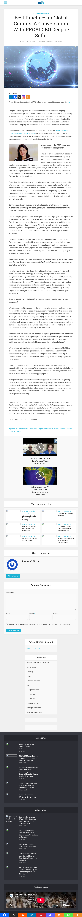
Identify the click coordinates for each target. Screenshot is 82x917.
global (12, 429)
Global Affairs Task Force (27, 429)
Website (56, 613)
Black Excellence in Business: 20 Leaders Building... (29, 518)
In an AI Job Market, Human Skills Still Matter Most (29, 528)
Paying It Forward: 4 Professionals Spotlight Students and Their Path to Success (28, 834)
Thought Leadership (41, 13)
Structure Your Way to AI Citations (66, 514)
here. (70, 102)
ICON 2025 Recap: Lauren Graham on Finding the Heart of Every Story (28, 758)
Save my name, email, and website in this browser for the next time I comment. (39, 624)
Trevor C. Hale (37, 41)
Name (9, 613)
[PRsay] (41, 2)
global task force (46, 429)
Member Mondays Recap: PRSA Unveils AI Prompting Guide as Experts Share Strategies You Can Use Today (28, 772)
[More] (28, 97)
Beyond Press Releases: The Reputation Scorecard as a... (66, 540)
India (57, 429)
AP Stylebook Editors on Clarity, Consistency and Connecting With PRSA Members (28, 870)
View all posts (13, 576)
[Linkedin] (11, 97)
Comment (10, 592)
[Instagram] (23, 97)
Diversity (25, 511)
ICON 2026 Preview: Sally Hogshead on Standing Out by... (65, 528)
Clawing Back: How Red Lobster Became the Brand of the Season (28, 785)
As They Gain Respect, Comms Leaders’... (29, 539)
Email (32, 613)
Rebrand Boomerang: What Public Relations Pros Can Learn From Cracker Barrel (27, 820)
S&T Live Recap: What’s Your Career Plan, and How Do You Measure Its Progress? (28, 857)
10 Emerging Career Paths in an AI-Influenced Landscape (27, 747)
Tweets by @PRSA (33, 648)
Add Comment (48, 41)
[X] (19, 97)
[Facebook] (15, 97)
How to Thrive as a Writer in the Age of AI (27, 796)
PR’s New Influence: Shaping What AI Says (27, 845)
